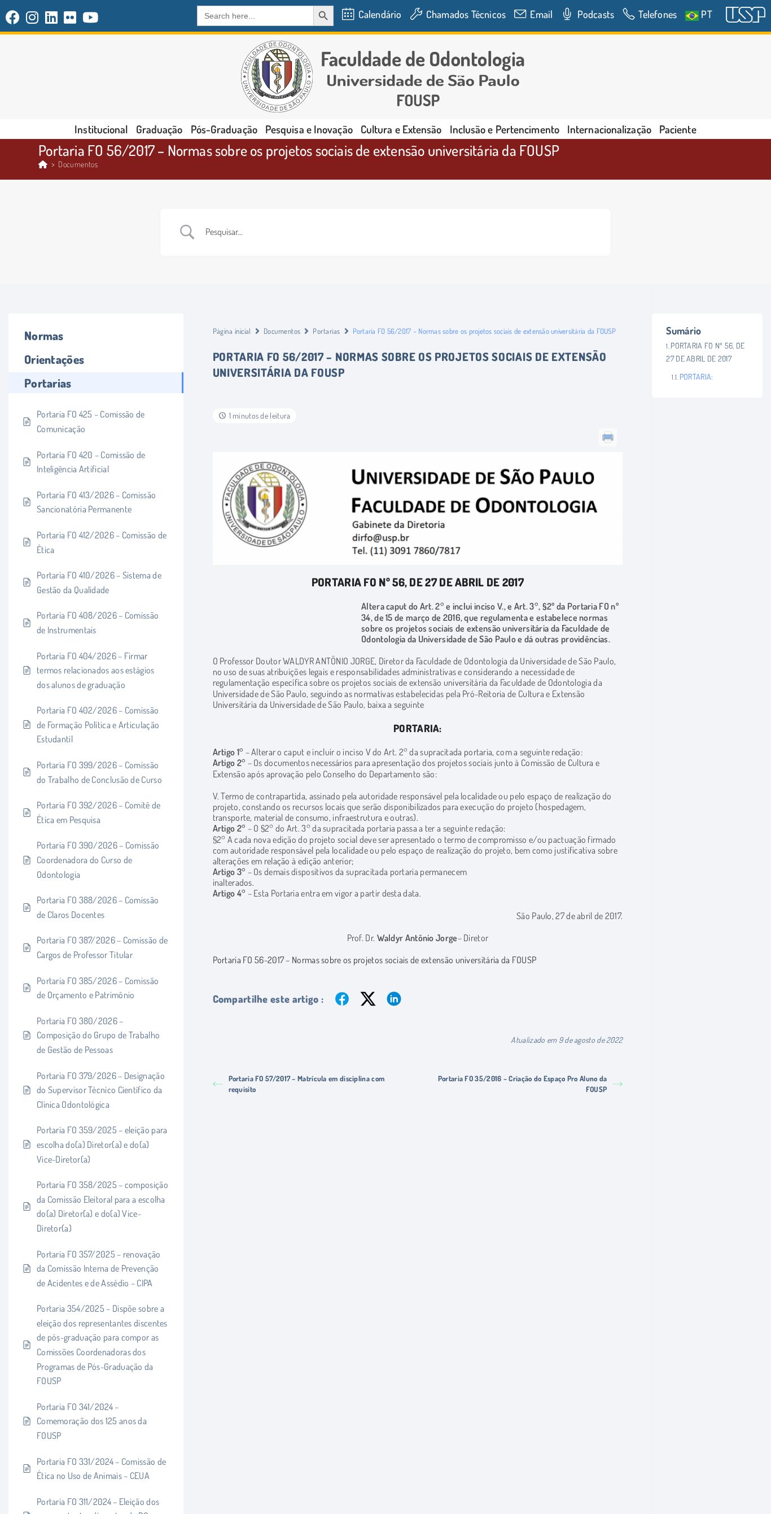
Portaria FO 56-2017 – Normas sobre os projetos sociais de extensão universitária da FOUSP (375, 959)
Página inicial (232, 331)
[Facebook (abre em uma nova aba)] (14, 17)
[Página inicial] (42, 164)
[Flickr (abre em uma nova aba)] (70, 17)
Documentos (78, 164)
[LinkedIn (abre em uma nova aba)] (51, 17)
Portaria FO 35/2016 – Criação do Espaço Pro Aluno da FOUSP (522, 1084)
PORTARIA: (696, 376)
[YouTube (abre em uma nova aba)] (91, 17)
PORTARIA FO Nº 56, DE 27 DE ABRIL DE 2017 (705, 352)
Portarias (326, 331)
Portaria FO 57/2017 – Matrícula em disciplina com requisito (307, 1084)
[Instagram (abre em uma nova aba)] (32, 17)
